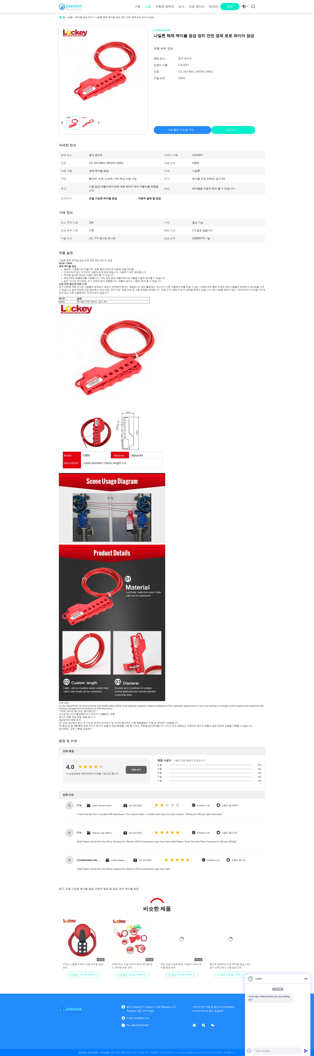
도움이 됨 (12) (239, 860)
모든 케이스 (197, 6)
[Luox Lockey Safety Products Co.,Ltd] (70, 6)
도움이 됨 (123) (229, 833)
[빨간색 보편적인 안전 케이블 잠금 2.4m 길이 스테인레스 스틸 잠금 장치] (230, 939)
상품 (70, 17)
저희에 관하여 (165, 6)
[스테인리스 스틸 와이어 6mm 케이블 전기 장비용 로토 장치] (132, 939)
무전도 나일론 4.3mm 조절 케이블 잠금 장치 (83, 966)
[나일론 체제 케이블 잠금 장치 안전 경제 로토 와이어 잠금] (103, 70)
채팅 (230, 6)
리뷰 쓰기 (136, 770)
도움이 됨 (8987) (230, 805)
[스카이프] (205, 1025)
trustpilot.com (203, 805)
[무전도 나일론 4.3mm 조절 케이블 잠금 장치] (84, 939)
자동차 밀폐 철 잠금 (106, 888)
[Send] (305, 1050)
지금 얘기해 (232, 130)
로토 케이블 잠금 (129, 888)
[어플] (196, 1025)
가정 (137, 6)
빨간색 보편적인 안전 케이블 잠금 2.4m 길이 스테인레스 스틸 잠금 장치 (229, 966)
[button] (67, 945)
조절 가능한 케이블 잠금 (79, 888)
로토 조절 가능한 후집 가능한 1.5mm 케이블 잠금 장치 (181, 966)
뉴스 (181, 6)
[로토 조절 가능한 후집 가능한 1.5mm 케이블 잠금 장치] (181, 939)
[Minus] (306, 979)
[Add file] (249, 1050)
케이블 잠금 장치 (84, 17)
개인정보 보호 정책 (88, 1052)
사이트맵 (104, 1052)
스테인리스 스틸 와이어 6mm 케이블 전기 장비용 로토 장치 (132, 966)
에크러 (213, 6)
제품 (148, 6)
